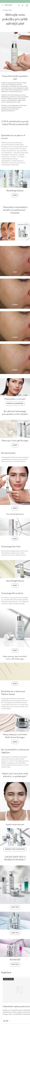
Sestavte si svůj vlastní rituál (15, 849)
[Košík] (27, 5)
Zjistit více (15, 907)
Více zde (5, 1021)
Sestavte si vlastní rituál (15, 403)
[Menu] (2, 5)
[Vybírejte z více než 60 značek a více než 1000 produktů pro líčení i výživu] (19, 5)
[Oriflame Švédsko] (8, 5)
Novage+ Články (7, 10)
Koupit (15, 195)
